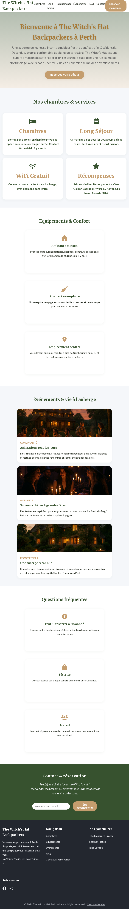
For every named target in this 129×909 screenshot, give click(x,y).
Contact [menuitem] (100, 3)
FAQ (48, 853)
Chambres (51, 835)
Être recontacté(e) (85, 806)
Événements (52, 847)
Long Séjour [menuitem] (51, 5)
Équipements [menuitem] (64, 3)
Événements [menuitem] (79, 3)
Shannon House (97, 841)
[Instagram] (11, 888)
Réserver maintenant (116, 5)
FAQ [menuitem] (91, 3)
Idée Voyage (96, 847)
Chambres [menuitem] (39, 3)
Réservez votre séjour (64, 74)
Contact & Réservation (58, 859)
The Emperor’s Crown (101, 835)
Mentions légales (96, 904)
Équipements (53, 841)
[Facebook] (4, 888)
